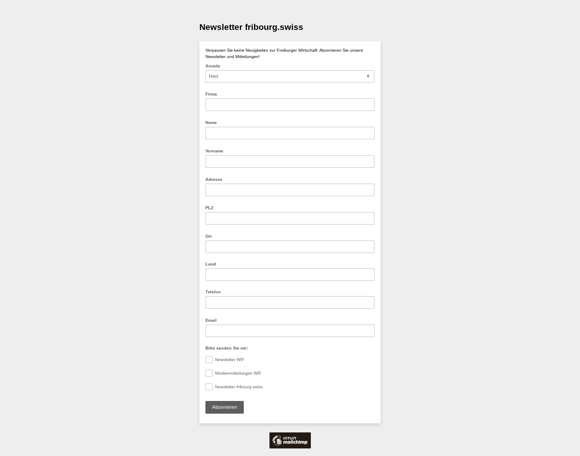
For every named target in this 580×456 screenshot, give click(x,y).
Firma (213, 93)
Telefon (213, 291)
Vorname (216, 150)
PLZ (211, 207)
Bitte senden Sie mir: (226, 348)
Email (212, 320)
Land (210, 264)
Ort (210, 236)
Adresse (215, 179)
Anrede (214, 65)
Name (213, 122)
